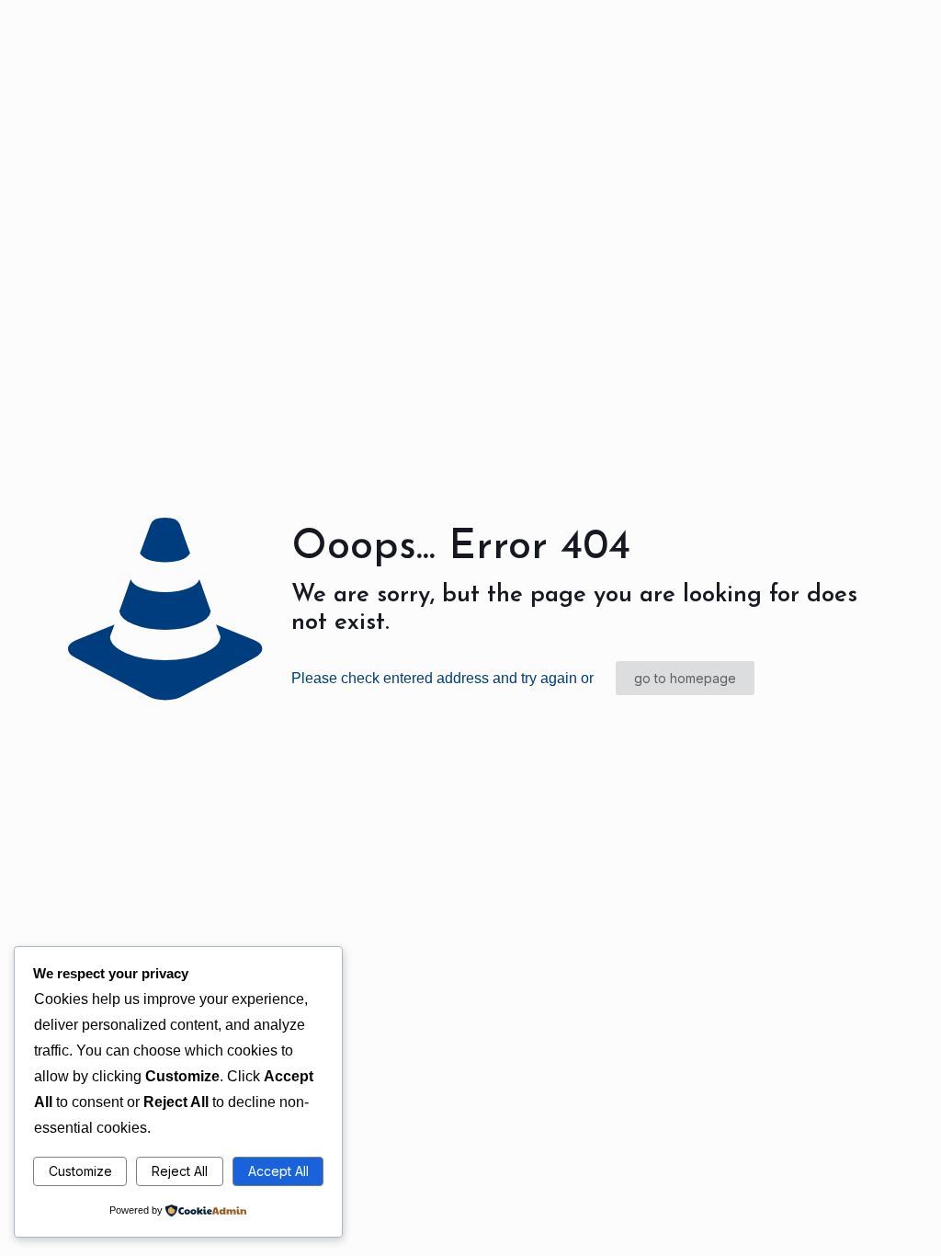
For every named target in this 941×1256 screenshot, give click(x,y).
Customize (80, 1171)
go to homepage (685, 678)
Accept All (278, 1171)
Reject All (180, 1171)
